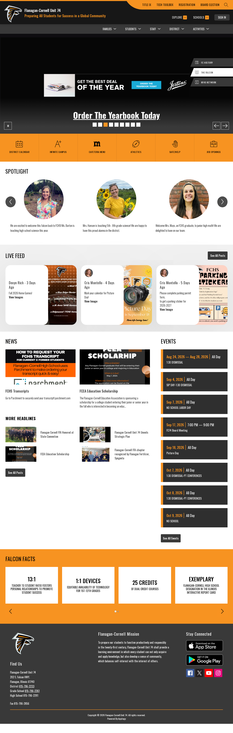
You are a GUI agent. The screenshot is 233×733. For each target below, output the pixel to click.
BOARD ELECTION (210, 5)
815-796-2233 (26, 686)
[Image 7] (127, 125)
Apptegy (122, 718)
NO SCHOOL (172, 521)
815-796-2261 (32, 691)
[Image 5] (116, 125)
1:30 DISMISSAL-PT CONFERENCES (184, 476)
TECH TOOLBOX (165, 5)
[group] (43, 208)
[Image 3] (106, 125)
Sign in (222, 17)
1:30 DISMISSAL (174, 362)
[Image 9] (138, 125)
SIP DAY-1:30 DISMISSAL (179, 385)
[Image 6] (122, 125)
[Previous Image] (216, 126)
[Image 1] (95, 125)
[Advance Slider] (222, 612)
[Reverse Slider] (10, 612)
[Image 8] (133, 125)
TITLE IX (146, 5)
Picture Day (172, 453)
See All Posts (217, 256)
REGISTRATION (187, 5)
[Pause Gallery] (8, 126)
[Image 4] (111, 125)
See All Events (171, 538)
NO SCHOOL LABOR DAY (178, 408)
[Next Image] (225, 126)
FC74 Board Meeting (176, 430)
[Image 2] (100, 125)
